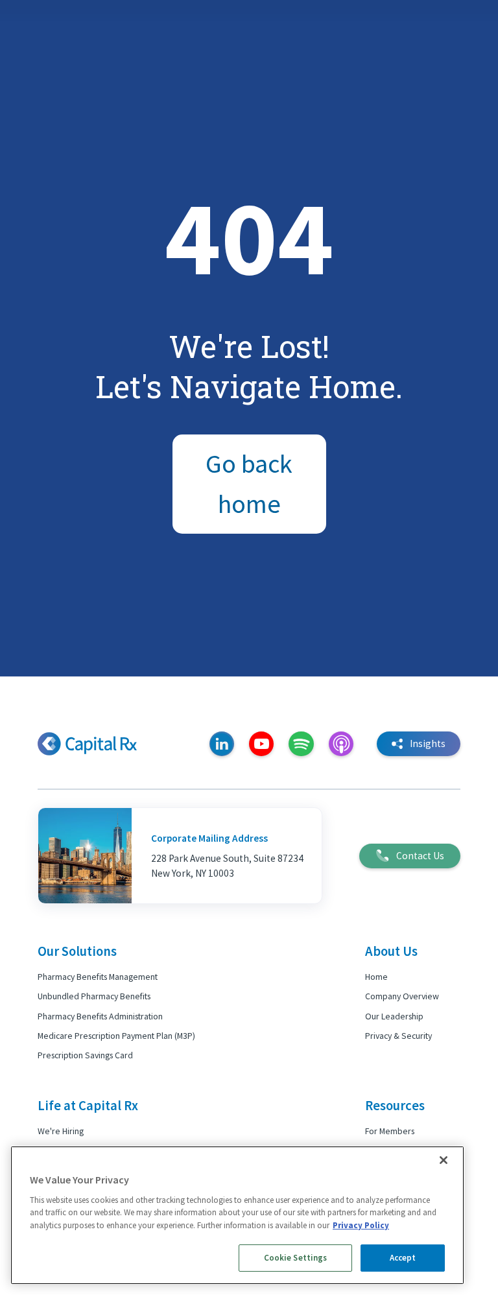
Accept (403, 1257)
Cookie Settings (295, 1257)
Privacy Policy (361, 1225)
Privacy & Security (398, 1035)
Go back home (249, 483)
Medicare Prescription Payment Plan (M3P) (116, 1035)
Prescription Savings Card (85, 1055)
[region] (237, 1215)
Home (376, 976)
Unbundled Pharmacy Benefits (94, 996)
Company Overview (402, 996)
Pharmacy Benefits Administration (100, 1016)
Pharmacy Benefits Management (98, 976)
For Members (389, 1131)
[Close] (443, 1160)
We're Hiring (61, 1131)
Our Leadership (394, 1016)
